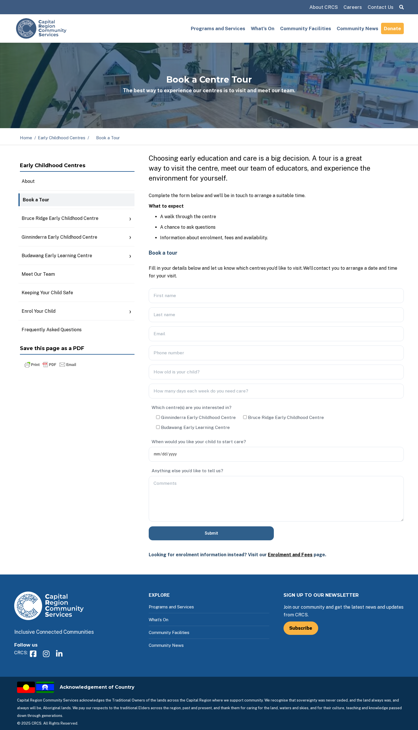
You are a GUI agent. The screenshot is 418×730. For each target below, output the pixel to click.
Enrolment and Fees (290, 554)
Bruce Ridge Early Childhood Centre (60, 218)
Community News (357, 28)
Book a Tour (36, 200)
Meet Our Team (38, 274)
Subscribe (300, 628)
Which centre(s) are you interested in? (191, 407)
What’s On (262, 28)
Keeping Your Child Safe (47, 292)
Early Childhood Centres (61, 137)
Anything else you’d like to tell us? (187, 470)
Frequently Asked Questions (52, 329)
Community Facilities (305, 28)
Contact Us (381, 7)
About (28, 181)
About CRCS (323, 7)
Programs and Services (218, 28)
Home (26, 137)
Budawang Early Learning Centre (57, 255)
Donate (392, 28)
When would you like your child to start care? (199, 441)
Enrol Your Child (38, 311)
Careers (352, 7)
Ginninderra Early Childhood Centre (59, 237)
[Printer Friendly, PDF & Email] (50, 367)
